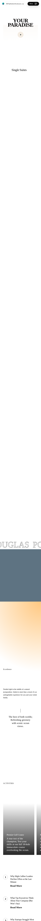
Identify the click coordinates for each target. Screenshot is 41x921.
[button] (33, 4)
